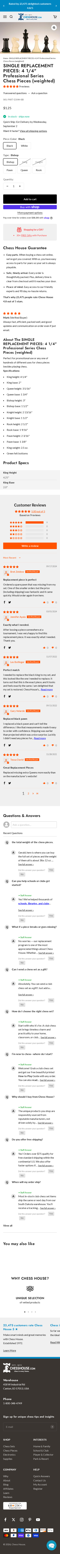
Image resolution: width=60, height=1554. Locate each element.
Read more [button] (47, 689)
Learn (6, 1492)
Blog (5, 1484)
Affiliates (8, 1488)
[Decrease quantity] (7, 186)
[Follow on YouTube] (38, 1519)
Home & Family (41, 1446)
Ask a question (39, 93)
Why (5, 1476)
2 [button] (28, 793)
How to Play (25, 1076)
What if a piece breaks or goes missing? (34, 926)
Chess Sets (9, 1446)
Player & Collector (43, 1454)
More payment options (30, 212)
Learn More (9, 1350)
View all (7, 1225)
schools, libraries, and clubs (33, 903)
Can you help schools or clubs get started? (31, 882)
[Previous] (3, 6)
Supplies (7, 1458)
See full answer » (26, 864)
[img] (11, 566)
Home (5, 58)
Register (38, 1488)
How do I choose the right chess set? (33, 1011)
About (6, 1480)
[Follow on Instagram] (22, 1519)
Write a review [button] (30, 545)
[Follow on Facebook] (5, 1519)
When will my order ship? (26, 1181)
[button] (11, 86)
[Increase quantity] (20, 186)
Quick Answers (41, 1476)
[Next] (56, 6)
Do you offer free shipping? (27, 1139)
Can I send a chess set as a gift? (29, 969)
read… (36, 1079)
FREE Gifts (26, 235)
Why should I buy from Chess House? (33, 1096)
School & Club (41, 1450)
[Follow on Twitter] (13, 1519)
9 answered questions (15, 93)
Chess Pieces (10, 1450)
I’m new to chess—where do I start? (32, 1053)
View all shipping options (33, 130)
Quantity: (8, 179)
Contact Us (39, 1480)
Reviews (7, 1496)
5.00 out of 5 (38, 511)
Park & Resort (41, 1458)
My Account (40, 1484)
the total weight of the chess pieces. (32, 842)
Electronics (9, 1454)
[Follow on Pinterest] (30, 1519)
